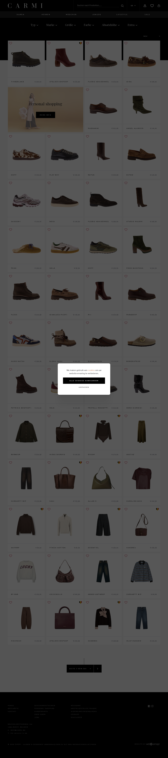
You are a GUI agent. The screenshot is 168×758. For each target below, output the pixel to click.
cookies (91, 370)
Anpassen (84, 387)
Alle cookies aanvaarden (84, 381)
